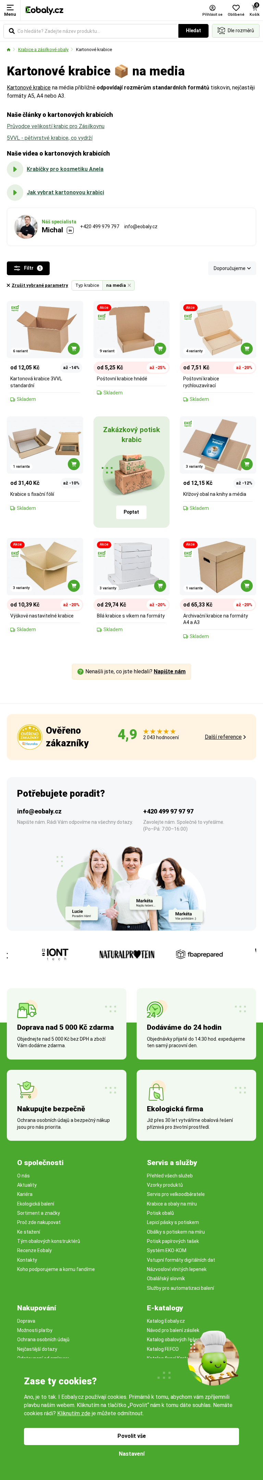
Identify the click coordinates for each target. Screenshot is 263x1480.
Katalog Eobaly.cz (166, 1321)
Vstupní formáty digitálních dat (181, 1260)
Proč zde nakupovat (39, 1222)
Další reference (223, 737)
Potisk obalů (160, 1213)
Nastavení (132, 1454)
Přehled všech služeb (170, 1175)
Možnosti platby (34, 1330)
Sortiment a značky (38, 1213)
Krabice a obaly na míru (172, 1204)
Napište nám (170, 671)
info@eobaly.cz (141, 226)
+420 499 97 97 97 (168, 811)
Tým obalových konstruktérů (48, 1241)
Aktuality (27, 1185)
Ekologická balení (35, 1204)
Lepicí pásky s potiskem (173, 1222)
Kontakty (27, 1260)
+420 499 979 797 (99, 226)
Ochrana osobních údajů (43, 1339)
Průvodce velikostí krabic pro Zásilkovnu (55, 126)
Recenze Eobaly (34, 1250)
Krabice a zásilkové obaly (43, 49)
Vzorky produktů (165, 1185)
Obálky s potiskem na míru (176, 1232)
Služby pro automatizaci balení (180, 1288)
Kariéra (25, 1194)
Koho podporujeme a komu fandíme (56, 1269)
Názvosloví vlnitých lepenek (176, 1269)
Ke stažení (28, 1232)
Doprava (26, 1321)
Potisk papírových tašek (173, 1241)
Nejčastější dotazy (37, 1349)
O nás (23, 1175)
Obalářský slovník (166, 1278)
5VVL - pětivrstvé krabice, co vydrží (49, 138)
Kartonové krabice (94, 49)
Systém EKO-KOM (166, 1250)
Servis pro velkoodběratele (176, 1194)
